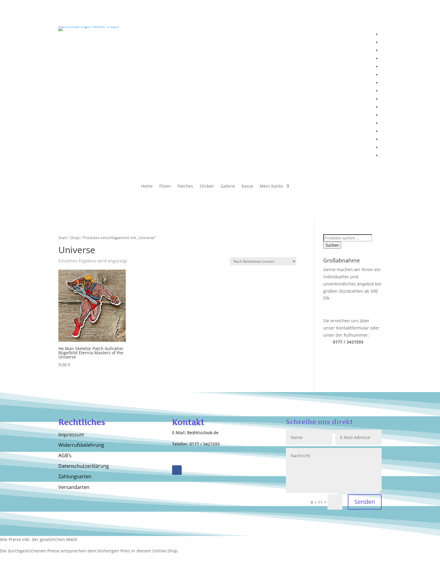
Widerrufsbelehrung (81, 445)
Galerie (228, 186)
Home (147, 186)
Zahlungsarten (74, 477)
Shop (75, 237)
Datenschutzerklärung (83, 466)
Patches (185, 186)
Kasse (247, 186)
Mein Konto (271, 186)
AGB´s (65, 456)
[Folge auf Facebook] (177, 470)
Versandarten (73, 487)
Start (62, 237)
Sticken (207, 186)
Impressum (71, 435)
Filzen (165, 186)
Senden (364, 502)
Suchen (332, 245)
